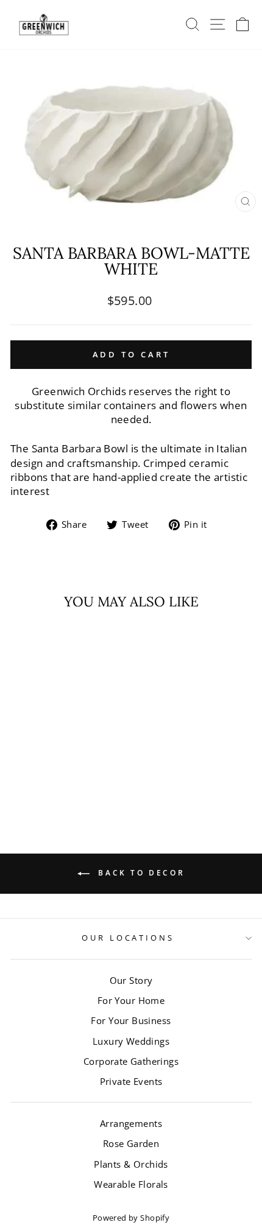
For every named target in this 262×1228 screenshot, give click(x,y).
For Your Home (131, 1000)
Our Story (131, 980)
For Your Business (131, 1020)
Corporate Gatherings (131, 1061)
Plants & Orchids (131, 1164)
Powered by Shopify (131, 1218)
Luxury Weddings (131, 1041)
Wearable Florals (131, 1184)
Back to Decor (139, 873)
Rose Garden (131, 1143)
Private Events (131, 1081)
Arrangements (131, 1123)
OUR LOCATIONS (128, 937)
